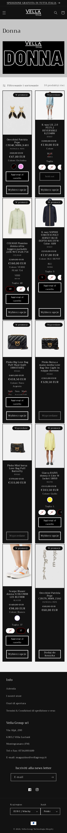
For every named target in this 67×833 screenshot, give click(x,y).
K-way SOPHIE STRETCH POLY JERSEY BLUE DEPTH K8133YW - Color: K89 (50, 238)
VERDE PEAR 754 (17, 276)
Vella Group (27, 829)
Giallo (50, 499)
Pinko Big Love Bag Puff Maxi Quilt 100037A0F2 (17, 365)
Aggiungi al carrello (17, 176)
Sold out (49, 176)
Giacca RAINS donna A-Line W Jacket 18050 (50, 476)
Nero (13, 166)
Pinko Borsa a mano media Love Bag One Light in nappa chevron (49, 366)
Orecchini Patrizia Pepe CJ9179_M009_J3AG (49, 596)
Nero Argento (17, 392)
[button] (4, 12)
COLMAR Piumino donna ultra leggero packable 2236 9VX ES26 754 (17, 247)
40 (10, 289)
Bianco (17, 618)
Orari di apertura (16, 703)
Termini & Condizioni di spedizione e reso (30, 711)
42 (21, 289)
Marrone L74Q (24, 392)
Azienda (11, 689)
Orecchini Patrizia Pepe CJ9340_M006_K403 (17, 142)
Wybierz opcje (17, 190)
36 (10, 630)
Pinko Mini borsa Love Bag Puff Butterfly (17, 468)
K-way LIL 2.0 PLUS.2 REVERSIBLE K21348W (50, 129)
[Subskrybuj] (52, 777)
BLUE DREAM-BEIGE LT (50, 154)
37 (21, 630)
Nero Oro (10, 392)
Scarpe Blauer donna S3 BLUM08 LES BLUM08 (17, 594)
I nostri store (14, 696)
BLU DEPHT (50, 265)
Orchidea (20, 166)
